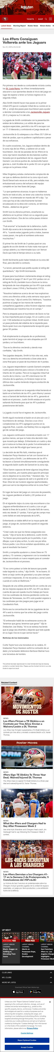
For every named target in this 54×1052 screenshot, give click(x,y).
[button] (11, 947)
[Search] (46, 19)
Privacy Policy (32, 1028)
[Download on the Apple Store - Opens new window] (18, 992)
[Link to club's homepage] (5, 18)
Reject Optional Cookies (27, 1040)
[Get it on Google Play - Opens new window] (35, 993)
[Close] (50, 1002)
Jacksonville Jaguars (40, 112)
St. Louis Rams (13, 88)
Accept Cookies (27, 1047)
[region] (27, 1025)
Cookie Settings (27, 1033)
